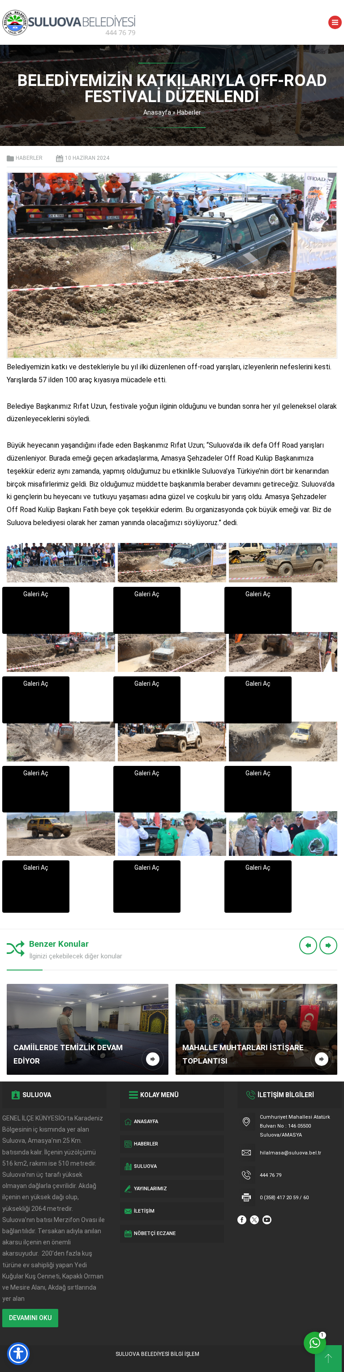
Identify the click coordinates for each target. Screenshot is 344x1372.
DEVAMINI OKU (30, 1317)
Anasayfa (157, 112)
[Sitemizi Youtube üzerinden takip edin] (266, 1219)
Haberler (189, 112)
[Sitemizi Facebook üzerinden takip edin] (241, 1219)
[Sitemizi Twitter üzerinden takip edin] (254, 1219)
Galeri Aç (35, 594)
